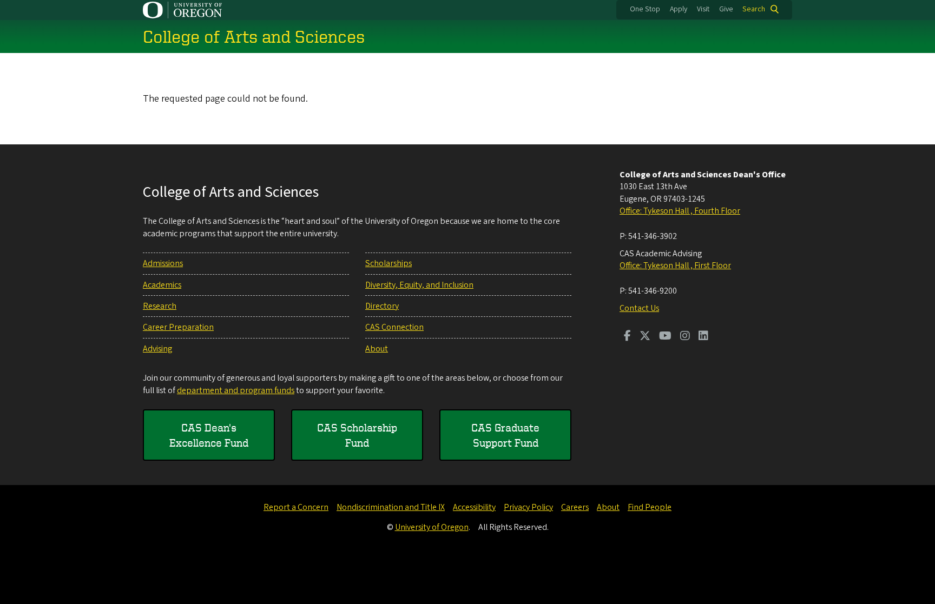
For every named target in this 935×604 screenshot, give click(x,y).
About (376, 349)
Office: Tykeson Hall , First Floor (675, 265)
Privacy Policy (528, 507)
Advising (157, 349)
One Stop (645, 9)
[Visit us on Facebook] (627, 337)
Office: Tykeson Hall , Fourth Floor (680, 211)
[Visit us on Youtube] (665, 337)
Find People (649, 507)
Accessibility (474, 507)
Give (726, 9)
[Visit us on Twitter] (645, 337)
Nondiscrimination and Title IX (391, 507)
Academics (162, 285)
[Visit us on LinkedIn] (703, 337)
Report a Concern (296, 507)
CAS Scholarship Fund (357, 435)
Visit (703, 9)
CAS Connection (394, 327)
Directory (382, 306)
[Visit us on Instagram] (685, 337)
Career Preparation (178, 327)
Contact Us (639, 308)
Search (753, 9)
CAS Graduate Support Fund (505, 435)
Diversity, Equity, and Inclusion (419, 285)
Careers (575, 507)
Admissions (163, 263)
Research (159, 306)
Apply (678, 9)
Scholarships (388, 263)
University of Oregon (432, 527)
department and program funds (235, 390)
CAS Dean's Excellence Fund (208, 435)
